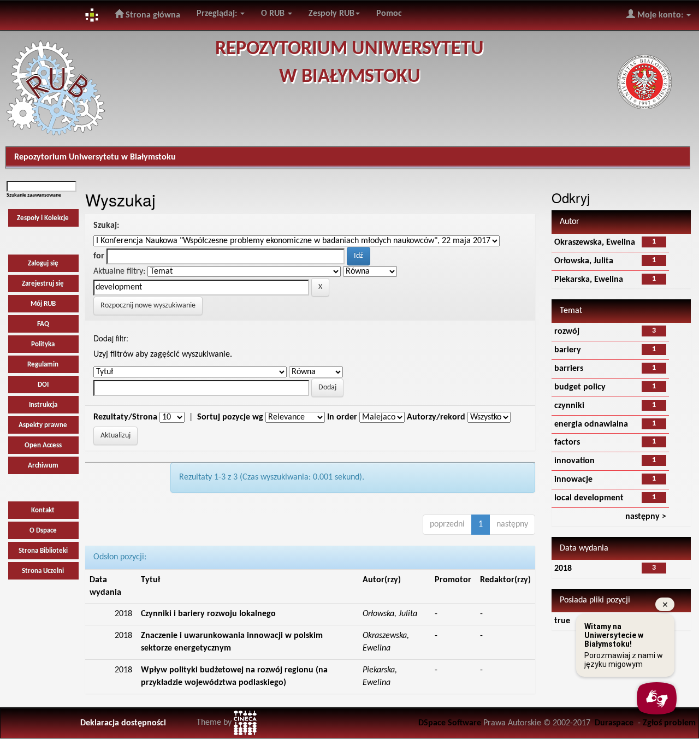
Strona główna (151, 15)
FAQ (43, 324)
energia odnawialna (591, 424)
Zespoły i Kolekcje (43, 218)
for (98, 256)
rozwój (566, 331)
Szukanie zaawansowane (34, 195)
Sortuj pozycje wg (230, 417)
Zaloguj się (43, 263)
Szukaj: (106, 225)
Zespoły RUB (331, 13)
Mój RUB (43, 304)
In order (342, 417)
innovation (574, 461)
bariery (567, 350)
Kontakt (43, 510)
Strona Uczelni (43, 571)
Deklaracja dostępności (123, 723)
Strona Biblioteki (43, 550)
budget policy (580, 387)
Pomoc (389, 13)
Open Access (43, 445)
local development (589, 498)
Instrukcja (43, 405)
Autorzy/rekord (436, 417)
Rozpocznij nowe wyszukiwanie (148, 305)
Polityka (43, 344)
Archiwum (43, 465)
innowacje (573, 479)
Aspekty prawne (43, 425)
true (562, 621)
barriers (568, 368)
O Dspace (43, 530)
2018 (563, 568)
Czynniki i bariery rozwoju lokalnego (208, 614)
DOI (43, 384)
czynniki (569, 405)
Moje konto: (660, 15)
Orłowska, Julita (583, 261)
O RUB (274, 13)
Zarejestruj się (43, 283)
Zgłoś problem (669, 723)
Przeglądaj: (218, 13)
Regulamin (42, 364)
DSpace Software (449, 723)
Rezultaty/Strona (125, 417)
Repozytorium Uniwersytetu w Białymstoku (95, 157)
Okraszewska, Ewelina (594, 242)
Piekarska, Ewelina (588, 279)
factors (567, 442)
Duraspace (614, 723)
